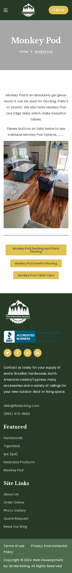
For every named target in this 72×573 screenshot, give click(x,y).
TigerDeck (12, 446)
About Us (11, 494)
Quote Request (16, 518)
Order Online (14, 502)
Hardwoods (13, 438)
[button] (58, 10)
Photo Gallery (15, 510)
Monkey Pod (14, 470)
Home (23, 52)
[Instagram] (28, 353)
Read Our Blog (15, 526)
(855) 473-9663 (17, 413)
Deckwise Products (19, 462)
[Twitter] (8, 353)
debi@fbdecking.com (21, 405)
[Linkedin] (38, 353)
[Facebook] (18, 353)
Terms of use (14, 546)
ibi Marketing (19, 566)
